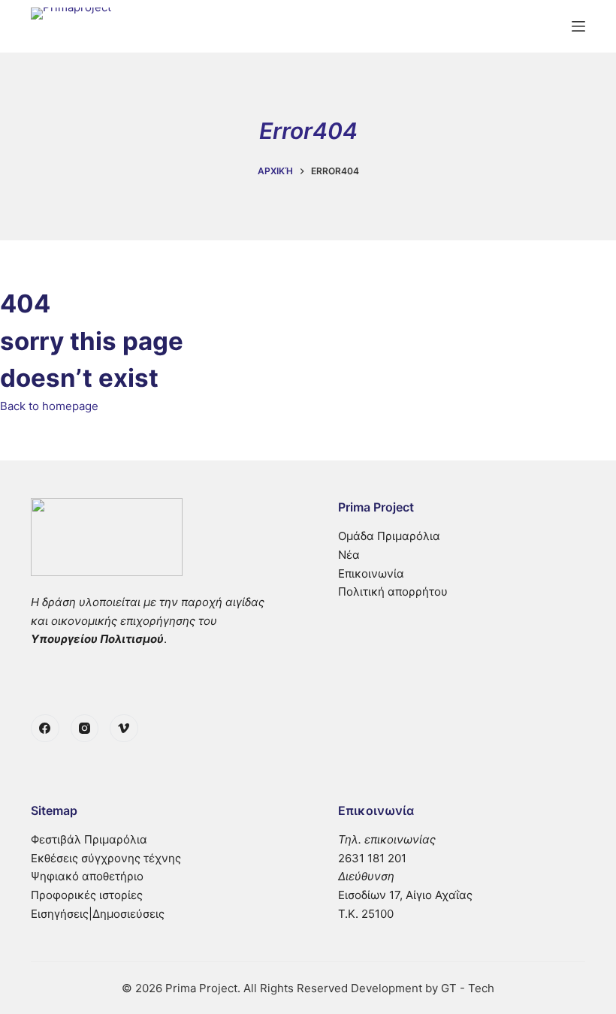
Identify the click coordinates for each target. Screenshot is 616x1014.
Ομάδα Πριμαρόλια (389, 536)
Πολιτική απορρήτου (393, 591)
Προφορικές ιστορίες (87, 895)
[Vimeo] (124, 728)
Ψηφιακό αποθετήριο (87, 876)
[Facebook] (45, 728)
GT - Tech (467, 988)
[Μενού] (578, 26)
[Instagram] (85, 728)
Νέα (349, 555)
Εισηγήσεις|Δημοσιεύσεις (98, 914)
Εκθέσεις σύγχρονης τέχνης (106, 858)
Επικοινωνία (371, 573)
